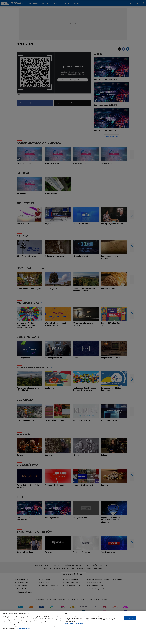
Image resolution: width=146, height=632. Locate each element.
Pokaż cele (129, 624)
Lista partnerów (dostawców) (74, 623)
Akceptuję (130, 618)
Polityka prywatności (23, 628)
